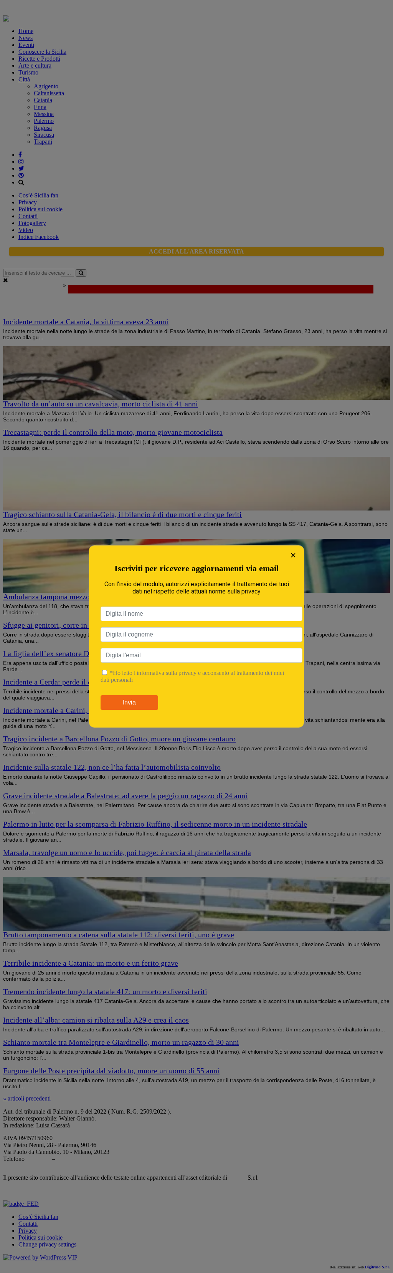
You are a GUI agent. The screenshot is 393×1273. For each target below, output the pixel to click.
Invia (129, 702)
